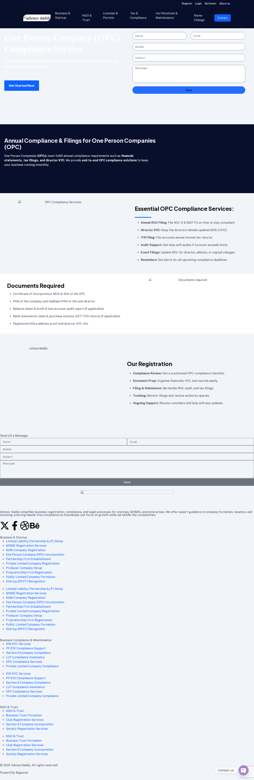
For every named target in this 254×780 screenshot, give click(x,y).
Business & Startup (62, 16)
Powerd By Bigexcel (14, 772)
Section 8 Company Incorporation (29, 724)
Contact (223, 17)
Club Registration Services (25, 720)
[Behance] (34, 525)
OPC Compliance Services (24, 662)
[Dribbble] (24, 525)
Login (198, 3)
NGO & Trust (87, 18)
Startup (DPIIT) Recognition (25, 581)
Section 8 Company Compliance (28, 653)
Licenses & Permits (110, 16)
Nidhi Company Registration (25, 550)
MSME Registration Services (26, 545)
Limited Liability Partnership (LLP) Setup (34, 541)
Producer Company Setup (24, 568)
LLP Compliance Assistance (25, 657)
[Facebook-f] (14, 525)
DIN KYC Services (18, 644)
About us (224, 3)
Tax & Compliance (138, 16)
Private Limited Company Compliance (32, 666)
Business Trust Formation (24, 715)
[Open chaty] (244, 770)
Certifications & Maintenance (167, 16)
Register (187, 3)
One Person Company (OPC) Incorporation (35, 554)
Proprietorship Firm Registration (29, 572)
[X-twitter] (4, 525)
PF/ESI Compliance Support (26, 648)
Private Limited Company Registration (33, 563)
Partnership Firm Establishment (28, 559)
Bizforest (210, 3)
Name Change (199, 18)
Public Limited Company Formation (30, 577)
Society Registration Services (27, 729)
